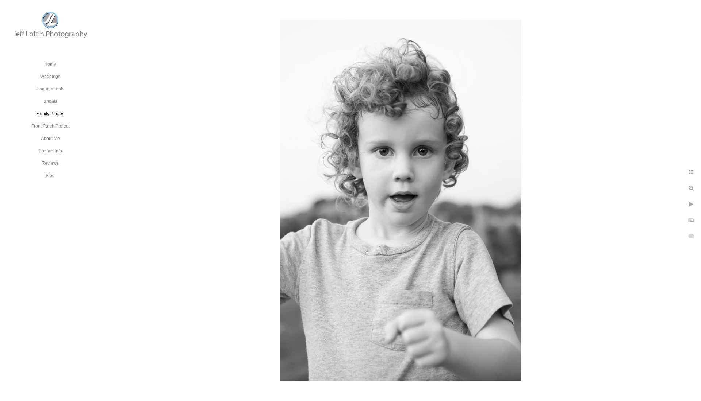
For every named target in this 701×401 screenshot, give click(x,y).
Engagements (50, 89)
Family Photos (50, 113)
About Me (50, 138)
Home (50, 64)
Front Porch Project (50, 126)
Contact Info (50, 150)
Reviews (50, 163)
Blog (50, 175)
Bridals (50, 101)
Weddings (50, 76)
